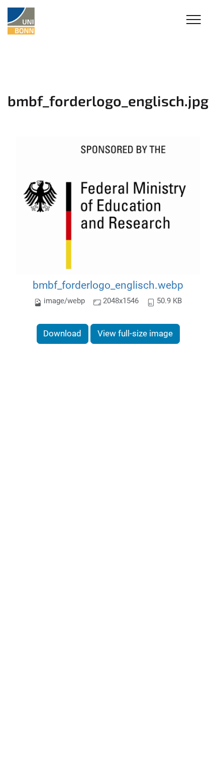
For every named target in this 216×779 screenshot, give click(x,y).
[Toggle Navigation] (193, 20)
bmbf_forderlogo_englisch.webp (108, 285)
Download (62, 333)
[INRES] (21, 21)
